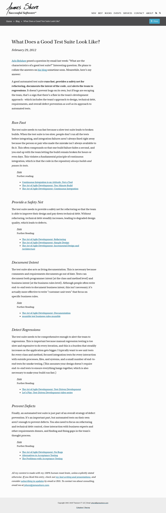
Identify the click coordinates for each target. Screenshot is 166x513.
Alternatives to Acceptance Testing (40, 455)
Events (117, 13)
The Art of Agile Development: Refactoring (44, 239)
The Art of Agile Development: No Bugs (42, 452)
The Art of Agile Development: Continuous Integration (50, 188)
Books (108, 13)
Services (127, 13)
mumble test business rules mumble (41, 316)
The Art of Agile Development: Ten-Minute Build (47, 185)
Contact (139, 13)
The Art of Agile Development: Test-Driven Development (51, 389)
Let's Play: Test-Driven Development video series (47, 392)
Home (9, 21)
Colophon (79, 508)
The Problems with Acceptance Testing (42, 458)
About (149, 13)
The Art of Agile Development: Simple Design (45, 242)
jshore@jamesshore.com (36, 485)
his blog (42, 69)
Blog (18, 21)
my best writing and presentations (73, 477)
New (93, 13)
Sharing (87, 508)
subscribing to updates (32, 481)
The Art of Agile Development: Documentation (46, 313)
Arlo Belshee (19, 60)
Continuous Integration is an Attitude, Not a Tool (47, 182)
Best (100, 13)
